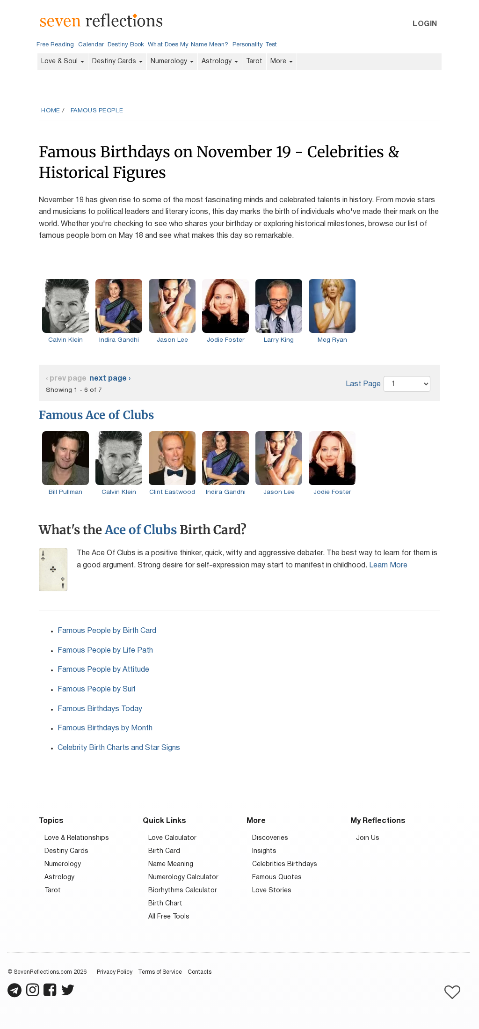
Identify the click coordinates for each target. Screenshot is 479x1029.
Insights (264, 851)
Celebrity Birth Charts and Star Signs (119, 748)
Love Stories (271, 891)
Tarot (254, 62)
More (279, 62)
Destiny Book (126, 45)
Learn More (388, 565)
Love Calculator (172, 838)
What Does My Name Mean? (188, 45)
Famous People (97, 111)
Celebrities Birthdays (284, 864)
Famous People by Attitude (103, 670)
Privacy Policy (114, 972)
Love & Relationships (76, 838)
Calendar (91, 45)
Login (425, 24)
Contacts (199, 972)
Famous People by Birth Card (107, 631)
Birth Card (164, 851)
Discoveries (270, 838)
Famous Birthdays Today (100, 709)
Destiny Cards (115, 62)
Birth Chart (165, 904)
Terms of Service (160, 972)
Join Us (367, 838)
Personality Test (254, 45)
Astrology (217, 62)
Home (50, 111)
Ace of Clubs (141, 529)
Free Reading (55, 45)
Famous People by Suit (97, 689)
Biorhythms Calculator (182, 891)
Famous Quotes (277, 878)
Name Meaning (170, 864)
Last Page (363, 384)
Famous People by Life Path (105, 650)
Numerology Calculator (183, 878)
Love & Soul (60, 62)
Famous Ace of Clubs (96, 415)
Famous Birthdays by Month (105, 728)
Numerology (170, 62)
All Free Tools (168, 917)
